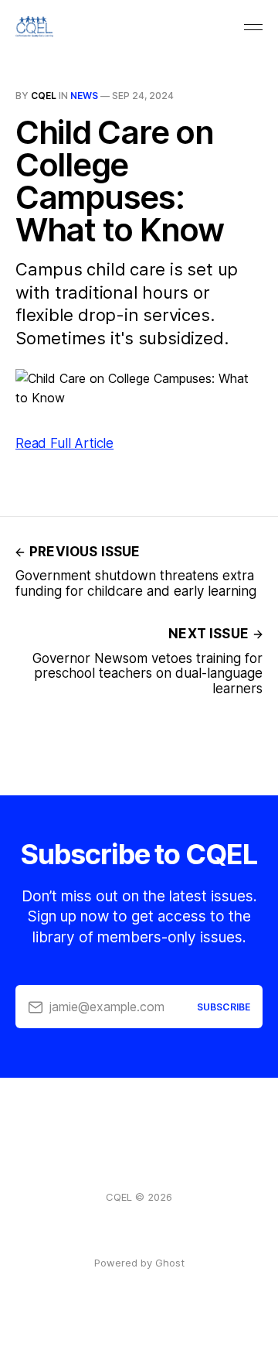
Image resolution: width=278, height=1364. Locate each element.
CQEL (43, 95)
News (84, 95)
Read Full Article (64, 443)
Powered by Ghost (139, 1262)
